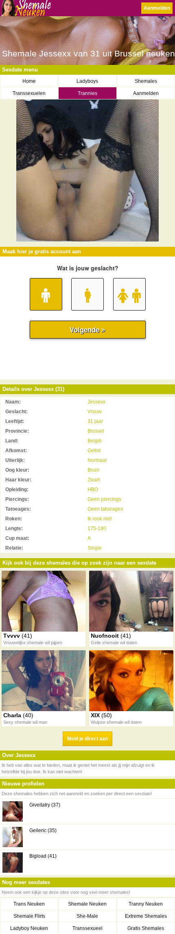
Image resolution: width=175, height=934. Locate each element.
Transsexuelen (29, 93)
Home (29, 81)
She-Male (87, 916)
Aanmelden (157, 8)
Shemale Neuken (87, 904)
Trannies (87, 93)
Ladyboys (87, 81)
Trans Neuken (29, 904)
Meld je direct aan (87, 739)
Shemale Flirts (29, 916)
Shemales (146, 81)
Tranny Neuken (146, 904)
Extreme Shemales (146, 916)
